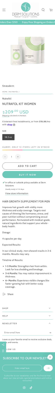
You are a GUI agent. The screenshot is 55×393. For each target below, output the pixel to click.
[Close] (50, 357)
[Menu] (4, 9)
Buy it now (27, 174)
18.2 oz (10, 138)
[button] (43, 9)
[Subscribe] (51, 332)
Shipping (5, 116)
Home (4, 92)
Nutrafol (13, 92)
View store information (16, 193)
